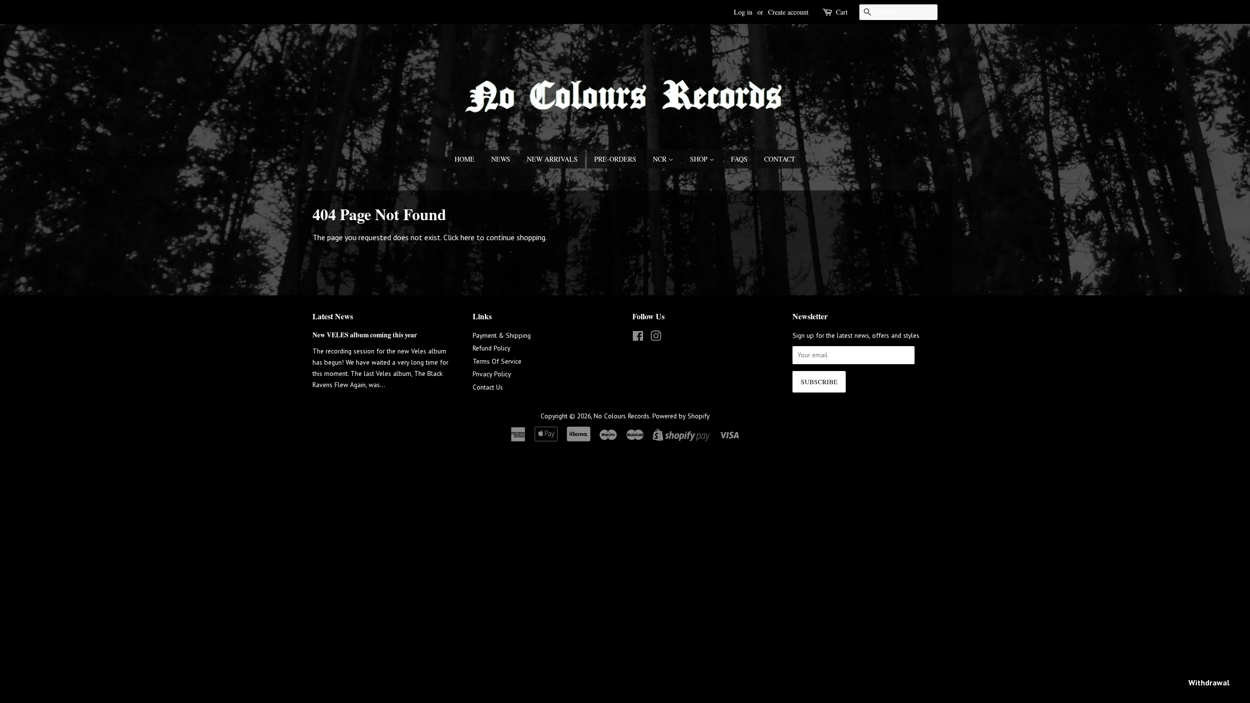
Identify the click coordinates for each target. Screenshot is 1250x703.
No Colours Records (621, 416)
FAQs (739, 159)
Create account (788, 12)
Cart (842, 12)
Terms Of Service (497, 361)
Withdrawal (1208, 682)
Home (465, 159)
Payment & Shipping (502, 335)
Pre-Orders (615, 159)
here (467, 237)
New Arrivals (552, 159)
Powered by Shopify (680, 416)
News (500, 159)
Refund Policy (491, 348)
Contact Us (488, 387)
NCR (660, 159)
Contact (779, 159)
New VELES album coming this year (364, 335)
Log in (743, 12)
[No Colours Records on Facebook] (638, 337)
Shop (699, 159)
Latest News (332, 316)
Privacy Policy (492, 374)
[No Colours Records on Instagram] (655, 337)
